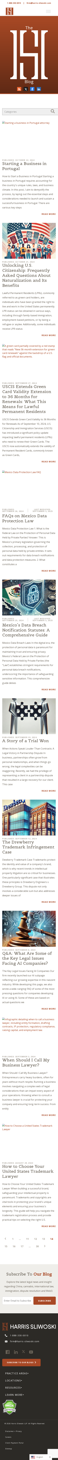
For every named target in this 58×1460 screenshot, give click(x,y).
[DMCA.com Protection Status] (9, 1407)
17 (22, 1246)
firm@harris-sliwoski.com (39, 3)
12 (35, 1239)
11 (27, 1239)
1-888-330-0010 (14, 3)
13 (43, 1239)
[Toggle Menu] (48, 11)
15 (6, 1246)
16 (14, 1246)
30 (37, 1246)
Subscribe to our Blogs (20, 1362)
